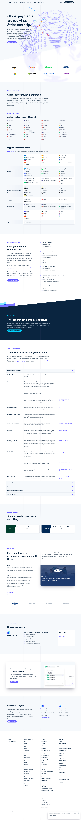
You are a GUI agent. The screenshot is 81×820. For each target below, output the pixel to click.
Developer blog (45, 807)
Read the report (62, 719)
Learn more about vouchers (65, 462)
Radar (25, 776)
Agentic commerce (46, 745)
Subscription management (65, 423)
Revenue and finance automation (63, 441)
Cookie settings (62, 758)
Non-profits (44, 776)
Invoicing (26, 764)
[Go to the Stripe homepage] (8, 739)
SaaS (43, 762)
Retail (43, 782)
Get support (61, 777)
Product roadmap (62, 765)
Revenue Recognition (29, 778)
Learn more (10, 151)
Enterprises (44, 741)
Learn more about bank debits (65, 392)
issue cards (32, 360)
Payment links (27, 771)
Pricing (42, 2)
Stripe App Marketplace (47, 788)
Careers (60, 767)
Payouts (26, 775)
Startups (43, 743)
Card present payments (64, 414)
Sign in (60, 2)
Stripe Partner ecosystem (47, 790)
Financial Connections (29, 760)
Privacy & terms (62, 750)
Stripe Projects (45, 806)
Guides (60, 741)
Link (25, 767)
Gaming (43, 769)
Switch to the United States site (56, 816)
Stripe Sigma (27, 780)
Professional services (46, 778)
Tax (25, 782)
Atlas (25, 743)
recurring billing (44, 360)
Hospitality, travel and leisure (48, 771)
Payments (11, 594)
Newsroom (61, 769)
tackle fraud (25, 360)
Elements (26, 759)
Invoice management (63, 430)
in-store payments (20, 361)
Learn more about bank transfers (64, 399)
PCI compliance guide (63, 407)
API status (44, 800)
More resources (62, 760)
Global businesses (46, 753)
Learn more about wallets (64, 382)
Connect (11, 592)
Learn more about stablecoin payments (65, 477)
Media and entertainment (47, 775)
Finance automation (46, 752)
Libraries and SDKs (46, 804)
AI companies (44, 764)
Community (61, 746)
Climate (26, 752)
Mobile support (62, 452)
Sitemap (60, 757)
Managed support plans (64, 779)
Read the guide (45, 717)
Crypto (25, 755)
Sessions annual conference (65, 748)
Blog (60, 745)
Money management (46, 759)
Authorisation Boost (28, 745)
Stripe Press (61, 770)
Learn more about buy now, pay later (66, 470)
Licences (61, 755)
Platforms (44, 760)
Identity (26, 762)
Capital (25, 748)
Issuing (25, 766)
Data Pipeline (27, 757)
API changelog (45, 802)
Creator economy (45, 766)
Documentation (45, 797)
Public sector (44, 780)
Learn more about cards (64, 375)
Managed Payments (28, 769)
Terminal (26, 783)
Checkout (26, 750)
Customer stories (62, 743)
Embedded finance (46, 750)
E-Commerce (44, 748)
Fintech (43, 767)
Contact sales (68, 2)
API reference (45, 798)
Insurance (44, 773)
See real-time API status (14, 330)
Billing (25, 746)
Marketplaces (45, 757)
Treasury (26, 785)
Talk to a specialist (12, 280)
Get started (14, 681)
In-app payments (45, 755)
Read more (20, 530)
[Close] (78, 813)
